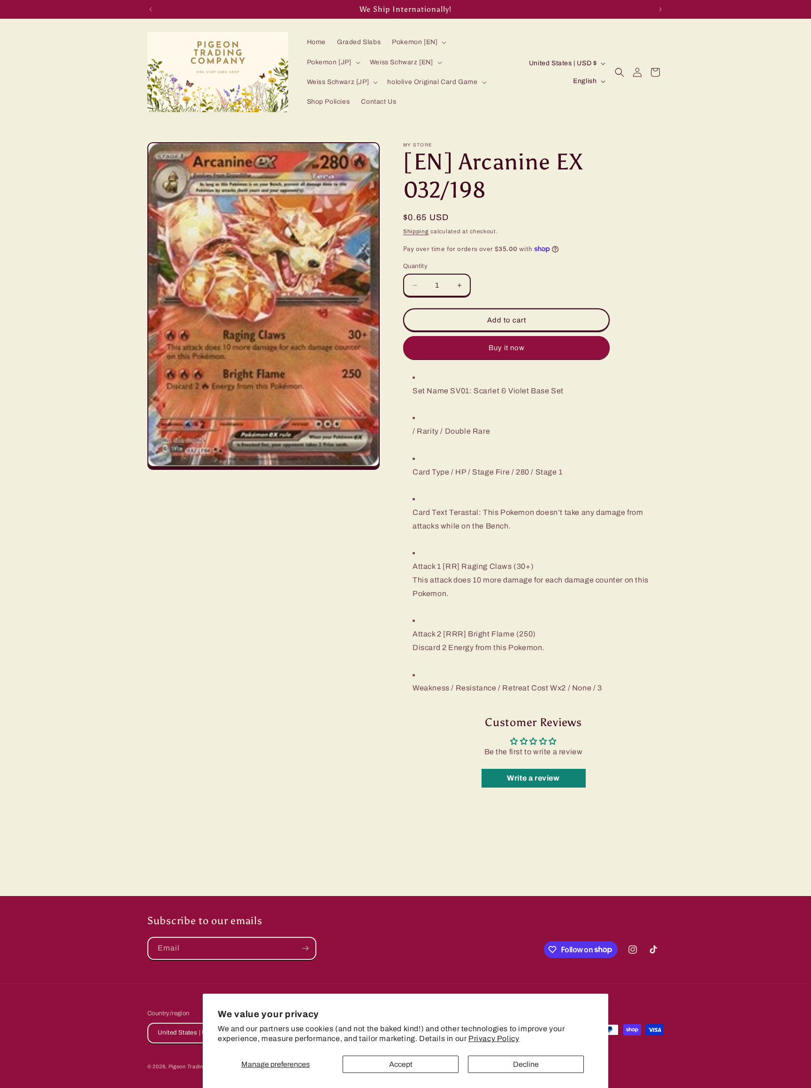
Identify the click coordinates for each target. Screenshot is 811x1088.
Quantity (415, 266)
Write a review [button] (533, 778)
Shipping (416, 231)
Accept (401, 1064)
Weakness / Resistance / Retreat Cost (481, 688)
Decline (526, 1064)
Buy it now (507, 348)
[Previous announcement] (150, 9)
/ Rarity (426, 431)
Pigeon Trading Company (200, 1066)
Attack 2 (427, 634)
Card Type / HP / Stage (453, 472)
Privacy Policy (493, 1038)
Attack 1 (427, 566)
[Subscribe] (305, 948)
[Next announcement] (660, 9)
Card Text (430, 512)
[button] (418, 42)
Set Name (431, 391)
